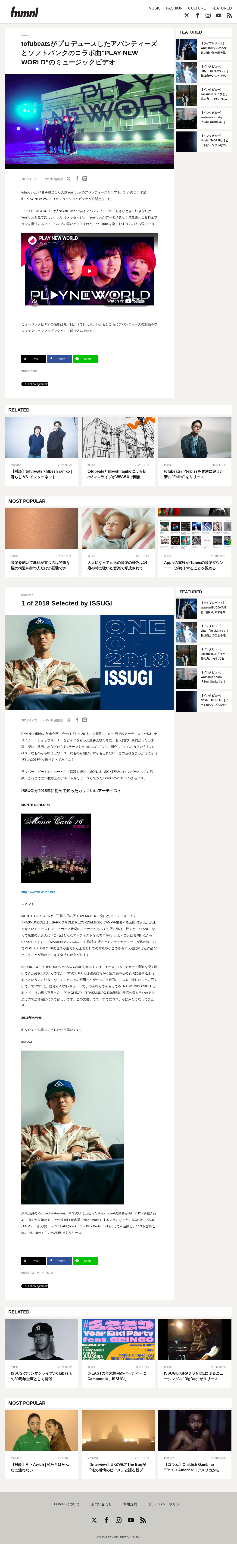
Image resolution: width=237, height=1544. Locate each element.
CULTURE (197, 8)
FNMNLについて (67, 1504)
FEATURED (222, 8)
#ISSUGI (27, 1273)
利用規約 (130, 1504)
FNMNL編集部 (52, 179)
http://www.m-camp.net (38, 892)
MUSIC (155, 8)
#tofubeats (29, 371)
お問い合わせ (101, 1504)
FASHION (174, 8)
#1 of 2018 (45, 1273)
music (25, 35)
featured (16, 465)
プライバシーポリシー (165, 1504)
